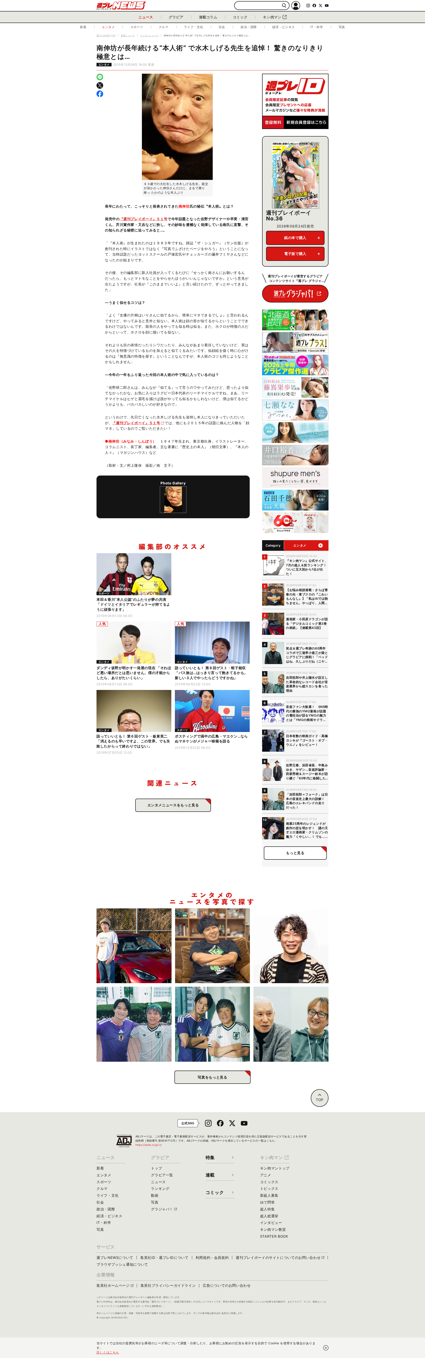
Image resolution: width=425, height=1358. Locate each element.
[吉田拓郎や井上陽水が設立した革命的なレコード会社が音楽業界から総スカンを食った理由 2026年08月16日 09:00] (290, 1024)
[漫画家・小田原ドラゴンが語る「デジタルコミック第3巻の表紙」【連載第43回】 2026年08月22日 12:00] (134, 945)
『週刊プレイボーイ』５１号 (144, 219)
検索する (284, 5)
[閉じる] (325, 1347)
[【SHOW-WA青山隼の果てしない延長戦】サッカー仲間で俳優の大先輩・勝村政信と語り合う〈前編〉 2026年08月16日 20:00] (212, 1024)
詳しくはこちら (108, 1352)
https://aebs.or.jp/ (148, 1144)
